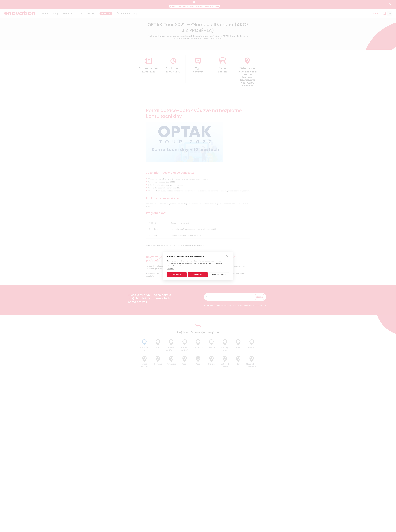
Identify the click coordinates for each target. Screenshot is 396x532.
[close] (227, 256)
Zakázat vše (197, 275)
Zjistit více (170, 269)
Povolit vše (177, 275)
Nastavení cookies (219, 275)
